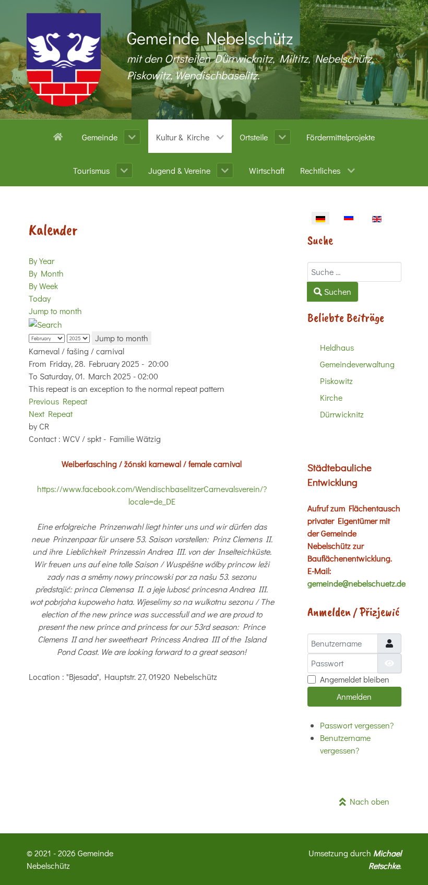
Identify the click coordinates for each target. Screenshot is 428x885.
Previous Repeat (58, 401)
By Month (46, 273)
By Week (43, 285)
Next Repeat (51, 413)
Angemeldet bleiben (354, 679)
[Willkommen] (59, 135)
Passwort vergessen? (357, 725)
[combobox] (354, 272)
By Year (41, 260)
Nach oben (367, 801)
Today (40, 298)
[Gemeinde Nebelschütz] (64, 59)
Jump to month (55, 310)
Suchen (336, 291)
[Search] (45, 323)
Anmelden (354, 696)
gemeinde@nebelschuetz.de (356, 583)
